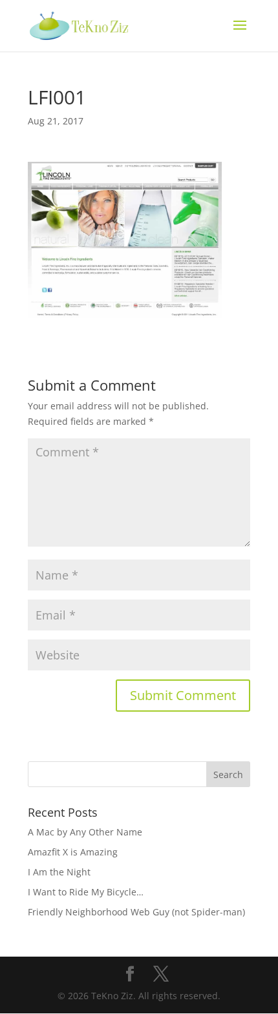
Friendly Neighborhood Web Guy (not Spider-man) (136, 912)
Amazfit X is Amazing (73, 852)
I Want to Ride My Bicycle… (86, 892)
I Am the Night (59, 872)
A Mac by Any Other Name (85, 832)
